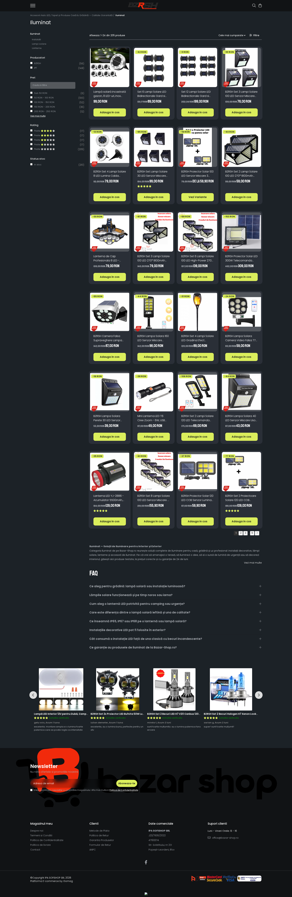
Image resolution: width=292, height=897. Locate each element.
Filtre (255, 35)
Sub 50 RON (40, 93)
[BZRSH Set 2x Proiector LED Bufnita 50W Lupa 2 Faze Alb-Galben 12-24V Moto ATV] (117, 689)
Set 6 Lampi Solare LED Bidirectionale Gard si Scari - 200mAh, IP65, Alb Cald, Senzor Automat (153, 94)
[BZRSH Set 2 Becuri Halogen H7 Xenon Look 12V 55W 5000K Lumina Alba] (231, 689)
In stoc (37, 164)
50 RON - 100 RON (44, 97)
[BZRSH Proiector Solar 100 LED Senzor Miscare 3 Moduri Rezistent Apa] (197, 147)
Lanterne (37, 48)
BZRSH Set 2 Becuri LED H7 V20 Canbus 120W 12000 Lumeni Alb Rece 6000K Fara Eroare (200, 714)
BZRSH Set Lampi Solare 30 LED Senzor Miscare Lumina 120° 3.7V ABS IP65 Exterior (153, 174)
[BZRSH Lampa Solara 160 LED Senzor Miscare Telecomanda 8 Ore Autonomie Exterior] (153, 311)
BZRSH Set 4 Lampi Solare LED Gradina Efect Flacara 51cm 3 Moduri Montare (197, 338)
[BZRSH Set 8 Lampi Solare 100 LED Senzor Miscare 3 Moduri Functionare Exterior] (153, 471)
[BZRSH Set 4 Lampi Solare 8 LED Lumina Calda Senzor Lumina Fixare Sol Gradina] (109, 147)
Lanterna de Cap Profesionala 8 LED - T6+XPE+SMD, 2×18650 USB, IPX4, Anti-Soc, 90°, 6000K (108, 258)
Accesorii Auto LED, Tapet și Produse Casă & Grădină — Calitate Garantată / (72, 15)
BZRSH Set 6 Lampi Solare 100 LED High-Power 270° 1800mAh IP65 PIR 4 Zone (197, 258)
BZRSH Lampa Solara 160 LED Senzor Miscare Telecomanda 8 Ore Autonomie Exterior (153, 338)
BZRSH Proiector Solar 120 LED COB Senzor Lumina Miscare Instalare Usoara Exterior (197, 498)
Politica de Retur (99, 835)
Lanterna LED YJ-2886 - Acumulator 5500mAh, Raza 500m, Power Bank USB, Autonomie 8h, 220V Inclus (109, 498)
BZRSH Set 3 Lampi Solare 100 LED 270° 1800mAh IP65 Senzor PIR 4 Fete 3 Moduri (153, 258)
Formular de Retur (100, 845)
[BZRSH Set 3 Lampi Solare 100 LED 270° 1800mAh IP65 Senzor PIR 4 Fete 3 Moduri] (153, 232)
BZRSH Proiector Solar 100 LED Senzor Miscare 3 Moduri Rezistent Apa (197, 174)
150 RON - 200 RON (44, 106)
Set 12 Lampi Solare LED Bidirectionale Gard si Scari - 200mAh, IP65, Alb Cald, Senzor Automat (197, 94)
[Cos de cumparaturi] (260, 6)
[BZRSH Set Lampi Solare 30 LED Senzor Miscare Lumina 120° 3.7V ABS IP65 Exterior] (153, 147)
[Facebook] (146, 862)
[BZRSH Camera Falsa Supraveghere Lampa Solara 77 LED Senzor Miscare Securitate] (109, 311)
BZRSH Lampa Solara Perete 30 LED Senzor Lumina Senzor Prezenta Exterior (109, 418)
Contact (35, 849)
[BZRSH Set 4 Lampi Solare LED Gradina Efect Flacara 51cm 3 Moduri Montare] (197, 311)
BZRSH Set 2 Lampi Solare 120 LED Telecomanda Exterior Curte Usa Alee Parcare (197, 418)
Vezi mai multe (253, 562)
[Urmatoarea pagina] (257, 533)
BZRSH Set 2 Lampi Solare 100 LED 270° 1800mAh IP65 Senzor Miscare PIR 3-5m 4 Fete (241, 174)
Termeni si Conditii (41, 835)
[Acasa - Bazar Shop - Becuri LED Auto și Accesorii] (143, 5)
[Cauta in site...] (254, 6)
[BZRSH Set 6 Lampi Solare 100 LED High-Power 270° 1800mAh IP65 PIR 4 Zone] (197, 232)
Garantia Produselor (101, 840)
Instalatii (36, 39)
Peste (37, 130)
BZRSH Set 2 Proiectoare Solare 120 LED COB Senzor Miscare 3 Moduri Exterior (241, 498)
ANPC (92, 849)
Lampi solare (39, 43)
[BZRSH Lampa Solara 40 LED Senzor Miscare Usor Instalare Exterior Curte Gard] (241, 391)
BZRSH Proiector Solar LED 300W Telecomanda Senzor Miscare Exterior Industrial (241, 258)
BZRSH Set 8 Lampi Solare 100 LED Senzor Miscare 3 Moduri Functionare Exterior (153, 498)
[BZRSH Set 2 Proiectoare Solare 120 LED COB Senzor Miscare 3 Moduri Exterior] (241, 471)
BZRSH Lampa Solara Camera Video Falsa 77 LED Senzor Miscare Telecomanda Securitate (240, 338)
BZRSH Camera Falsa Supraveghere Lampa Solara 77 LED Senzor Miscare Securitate (107, 338)
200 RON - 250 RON (45, 111)
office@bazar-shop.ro (225, 838)
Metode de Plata (99, 830)
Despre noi (36, 830)
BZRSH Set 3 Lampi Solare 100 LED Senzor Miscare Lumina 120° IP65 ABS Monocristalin (241, 94)
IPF (35, 67)
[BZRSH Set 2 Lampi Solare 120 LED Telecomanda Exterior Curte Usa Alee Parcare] (197, 391)
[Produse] (32, 6)
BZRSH (37, 63)
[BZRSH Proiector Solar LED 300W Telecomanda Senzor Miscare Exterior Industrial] (241, 232)
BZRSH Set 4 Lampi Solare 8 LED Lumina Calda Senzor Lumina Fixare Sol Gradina (109, 174)
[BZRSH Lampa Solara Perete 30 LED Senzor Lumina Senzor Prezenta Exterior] (109, 391)
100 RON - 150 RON (44, 102)
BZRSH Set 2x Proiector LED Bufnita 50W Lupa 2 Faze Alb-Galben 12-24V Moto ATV (141, 714)
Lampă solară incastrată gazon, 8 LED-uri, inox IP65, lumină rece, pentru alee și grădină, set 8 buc (109, 94)
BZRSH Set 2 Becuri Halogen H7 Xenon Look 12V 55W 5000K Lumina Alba (247, 714)
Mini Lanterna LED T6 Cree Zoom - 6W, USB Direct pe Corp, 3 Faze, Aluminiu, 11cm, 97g (151, 418)
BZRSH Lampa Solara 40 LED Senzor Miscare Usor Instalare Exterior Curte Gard (240, 418)
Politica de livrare (40, 845)
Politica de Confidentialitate (124, 790)
